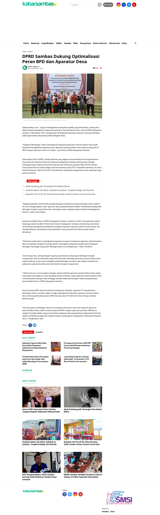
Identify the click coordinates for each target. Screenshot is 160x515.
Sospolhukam (47, 43)
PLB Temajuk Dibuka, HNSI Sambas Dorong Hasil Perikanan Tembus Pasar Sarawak (39, 477)
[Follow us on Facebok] (64, 494)
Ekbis (75, 43)
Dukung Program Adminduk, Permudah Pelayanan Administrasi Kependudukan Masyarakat (34, 346)
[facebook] (124, 5)
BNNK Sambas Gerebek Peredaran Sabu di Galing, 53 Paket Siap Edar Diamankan (83, 475)
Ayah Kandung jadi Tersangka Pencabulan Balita (48, 186)
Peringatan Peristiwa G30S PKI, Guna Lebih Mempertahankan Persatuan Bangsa (77, 345)
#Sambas (39, 332)
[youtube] (134, 5)
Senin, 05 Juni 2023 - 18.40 (35, 68)
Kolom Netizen (100, 43)
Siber (112, 511)
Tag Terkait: (28, 332)
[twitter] (129, 5)
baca (97, 68)
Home (26, 43)
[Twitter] (34, 325)
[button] (135, 42)
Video (124, 43)
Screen (108, 4)
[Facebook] (30, 325)
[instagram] (118, 5)
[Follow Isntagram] (75, 494)
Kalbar (59, 43)
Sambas (67, 43)
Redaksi (105, 511)
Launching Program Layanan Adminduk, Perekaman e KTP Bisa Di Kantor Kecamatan (76, 359)
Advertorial (114, 43)
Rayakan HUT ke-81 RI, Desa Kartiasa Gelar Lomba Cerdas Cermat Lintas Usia (60, 194)
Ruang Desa (85, 43)
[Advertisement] (80, 24)
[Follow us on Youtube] (80, 494)
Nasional (35, 43)
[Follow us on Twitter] (70, 494)
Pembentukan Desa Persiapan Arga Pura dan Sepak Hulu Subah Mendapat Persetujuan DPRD (35, 360)
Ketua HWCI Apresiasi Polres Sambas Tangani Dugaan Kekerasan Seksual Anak (41, 410)
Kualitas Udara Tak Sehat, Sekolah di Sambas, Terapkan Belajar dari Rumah (60, 190)
